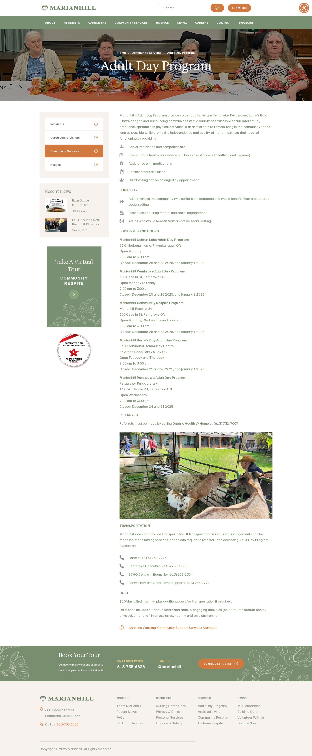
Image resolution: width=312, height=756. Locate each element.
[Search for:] (191, 7)
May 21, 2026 (79, 230)
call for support (130, 661)
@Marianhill (169, 666)
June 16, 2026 (79, 210)
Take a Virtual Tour (74, 265)
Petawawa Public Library (139, 383)
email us (164, 661)
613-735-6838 (131, 666)
